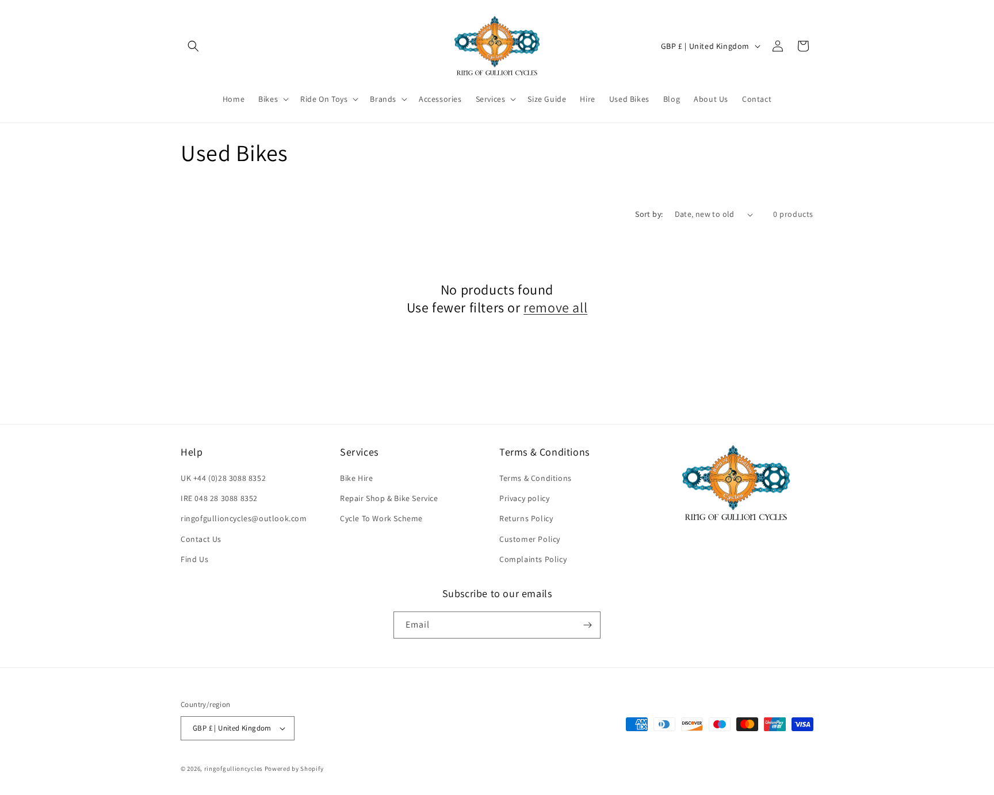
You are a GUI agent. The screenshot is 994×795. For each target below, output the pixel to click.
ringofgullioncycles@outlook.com (244, 518)
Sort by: (649, 214)
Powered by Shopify (294, 769)
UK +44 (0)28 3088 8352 (223, 478)
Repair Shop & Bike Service (389, 498)
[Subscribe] (587, 625)
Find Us (194, 559)
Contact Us (201, 539)
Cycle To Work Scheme (381, 518)
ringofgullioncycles (233, 769)
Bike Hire (356, 478)
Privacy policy (524, 498)
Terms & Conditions (535, 478)
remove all (555, 307)
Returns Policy (526, 518)
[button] (193, 46)
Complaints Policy (533, 559)
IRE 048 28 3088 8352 (219, 498)
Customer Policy (529, 539)
